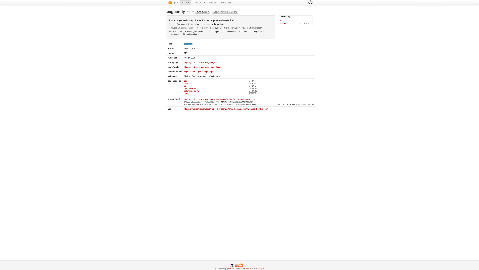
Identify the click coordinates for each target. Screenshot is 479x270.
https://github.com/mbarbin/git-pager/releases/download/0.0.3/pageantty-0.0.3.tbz (219, 99)
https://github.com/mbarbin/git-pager (200, 62)
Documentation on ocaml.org (225, 11)
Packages (185, 2)
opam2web (230, 269)
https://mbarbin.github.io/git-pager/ (199, 71)
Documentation (198, 2)
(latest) (202, 11)
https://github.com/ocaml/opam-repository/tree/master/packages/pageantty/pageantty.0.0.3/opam (226, 108)
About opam (213, 2)
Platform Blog (226, 2)
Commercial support (257, 269)
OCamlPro (246, 269)
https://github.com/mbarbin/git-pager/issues (203, 67)
